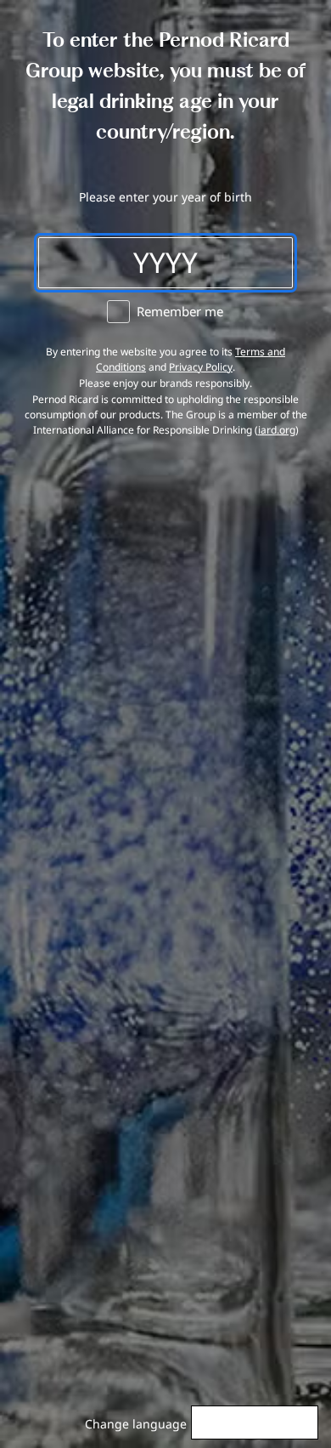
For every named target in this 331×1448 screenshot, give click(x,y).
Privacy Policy (201, 367)
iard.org (276, 430)
